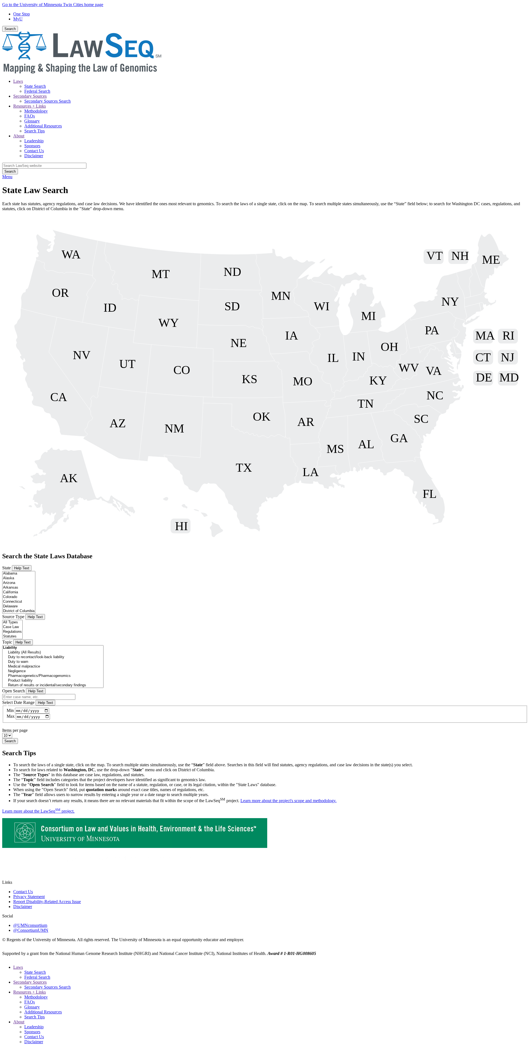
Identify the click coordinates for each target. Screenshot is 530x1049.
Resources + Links (29, 106)
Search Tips (34, 131)
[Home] (81, 72)
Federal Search (37, 91)
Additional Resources (43, 126)
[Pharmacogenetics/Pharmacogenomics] (52, 676)
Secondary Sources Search (47, 101)
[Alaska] (18, 578)
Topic (7, 642)
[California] (18, 592)
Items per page (15, 730)
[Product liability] (52, 680)
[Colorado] (18, 597)
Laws (18, 81)
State (6, 567)
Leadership (34, 140)
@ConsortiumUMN (30, 930)
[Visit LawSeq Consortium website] (134, 846)
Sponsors (32, 145)
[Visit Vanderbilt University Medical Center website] (134, 877)
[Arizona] (18, 583)
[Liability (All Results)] (52, 652)
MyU (18, 19)
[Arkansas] (18, 587)
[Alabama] (18, 573)
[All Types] (12, 622)
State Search (35, 86)
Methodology (36, 111)
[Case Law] (12, 627)
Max (11, 716)
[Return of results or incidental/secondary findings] (52, 685)
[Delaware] (18, 606)
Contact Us (34, 150)
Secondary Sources (30, 96)
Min (10, 710)
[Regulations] (12, 631)
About (18, 136)
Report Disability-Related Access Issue (47, 901)
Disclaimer (33, 155)
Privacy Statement (29, 896)
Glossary (32, 121)
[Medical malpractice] (52, 666)
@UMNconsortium (30, 925)
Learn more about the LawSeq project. (38, 811)
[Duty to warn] (52, 662)
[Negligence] (52, 671)
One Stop (21, 14)
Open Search (13, 690)
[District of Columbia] (18, 611)
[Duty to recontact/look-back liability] (52, 657)
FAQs (29, 116)
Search (10, 29)
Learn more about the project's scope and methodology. (288, 800)
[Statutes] (12, 636)
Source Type (13, 616)
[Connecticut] (18, 601)
